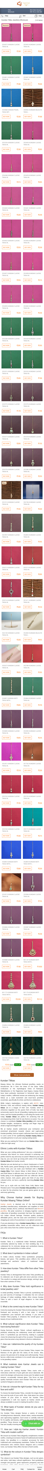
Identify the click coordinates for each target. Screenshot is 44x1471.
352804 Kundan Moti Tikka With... (31, 863)
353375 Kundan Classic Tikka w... (11, 405)
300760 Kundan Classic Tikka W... (32, 1059)
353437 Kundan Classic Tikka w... (11, 46)
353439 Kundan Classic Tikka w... (32, 176)
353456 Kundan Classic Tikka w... (32, 242)
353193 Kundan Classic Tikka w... (32, 797)
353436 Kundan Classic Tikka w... (32, 144)
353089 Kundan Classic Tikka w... (11, 732)
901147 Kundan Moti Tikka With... (31, 961)
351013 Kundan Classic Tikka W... (11, 503)
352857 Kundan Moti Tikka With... (10, 699)
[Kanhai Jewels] (23, 3)
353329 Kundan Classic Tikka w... (32, 340)
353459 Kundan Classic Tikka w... (11, 307)
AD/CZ (36, 1103)
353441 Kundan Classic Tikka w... (32, 209)
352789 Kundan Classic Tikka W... (32, 667)
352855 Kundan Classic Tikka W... (32, 536)
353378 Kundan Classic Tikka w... (32, 438)
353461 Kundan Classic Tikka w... (11, 78)
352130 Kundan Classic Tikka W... (11, 634)
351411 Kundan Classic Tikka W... (32, 601)
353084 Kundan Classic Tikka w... (32, 895)
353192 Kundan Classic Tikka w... (11, 797)
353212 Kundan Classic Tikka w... (11, 568)
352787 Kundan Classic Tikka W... (11, 536)
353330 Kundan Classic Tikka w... (11, 144)
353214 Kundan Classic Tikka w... (11, 601)
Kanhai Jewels (6, 1204)
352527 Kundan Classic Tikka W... (11, 667)
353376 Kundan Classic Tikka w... (32, 405)
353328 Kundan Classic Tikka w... (11, 340)
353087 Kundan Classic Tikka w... (32, 928)
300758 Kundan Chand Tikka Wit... (10, 1059)
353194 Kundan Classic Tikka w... (11, 830)
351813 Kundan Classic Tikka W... (11, 895)
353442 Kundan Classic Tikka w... (11, 242)
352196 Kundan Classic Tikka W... (32, 503)
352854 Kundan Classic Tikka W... (11, 1026)
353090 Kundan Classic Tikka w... (32, 732)
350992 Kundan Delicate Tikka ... (32, 111)
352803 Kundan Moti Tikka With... (10, 863)
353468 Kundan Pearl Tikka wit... (10, 111)
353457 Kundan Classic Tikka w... (11, 274)
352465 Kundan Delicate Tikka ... (32, 634)
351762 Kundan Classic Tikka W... (32, 765)
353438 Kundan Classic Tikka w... (11, 176)
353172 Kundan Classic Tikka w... (32, 830)
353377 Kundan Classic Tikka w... (11, 438)
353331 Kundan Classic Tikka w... (11, 372)
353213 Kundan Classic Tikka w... (32, 568)
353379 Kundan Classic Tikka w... (11, 470)
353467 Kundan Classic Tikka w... (32, 78)
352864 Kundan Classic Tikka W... (32, 699)
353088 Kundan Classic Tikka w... (11, 961)
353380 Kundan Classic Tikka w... (32, 470)
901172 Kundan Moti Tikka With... (10, 993)
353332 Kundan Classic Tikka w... (32, 372)
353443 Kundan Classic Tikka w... (32, 46)
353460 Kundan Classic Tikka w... (32, 307)
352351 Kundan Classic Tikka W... (11, 765)
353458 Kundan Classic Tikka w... (32, 274)
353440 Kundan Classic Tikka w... (11, 209)
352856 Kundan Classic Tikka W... (32, 1026)
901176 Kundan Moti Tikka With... (31, 993)
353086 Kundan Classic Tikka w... (11, 928)
